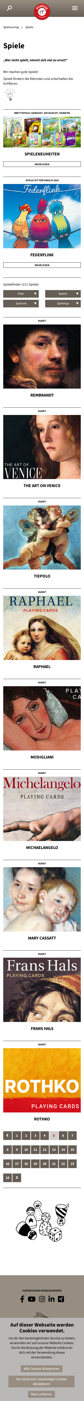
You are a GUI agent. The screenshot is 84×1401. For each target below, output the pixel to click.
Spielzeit (21, 303)
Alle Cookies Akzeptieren (41, 1368)
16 (7, 1163)
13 (54, 1149)
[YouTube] (32, 1299)
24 (7, 1177)
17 (17, 1163)
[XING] (61, 1299)
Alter (21, 294)
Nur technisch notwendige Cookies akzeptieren (41, 1381)
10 (26, 1149)
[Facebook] (22, 1299)
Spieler (63, 294)
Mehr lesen (42, 164)
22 (63, 1163)
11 (35, 1149)
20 (44, 1163)
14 (63, 1149)
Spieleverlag (11, 27)
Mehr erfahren (41, 1394)
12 (44, 1149)
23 (72, 1163)
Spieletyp (63, 303)
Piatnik (42, 12)
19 (35, 1163)
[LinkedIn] (51, 1299)
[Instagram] (42, 1299)
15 (72, 1149)
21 (54, 1163)
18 (26, 1163)
